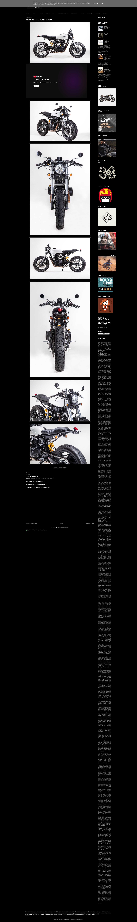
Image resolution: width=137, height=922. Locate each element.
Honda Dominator (102, 573)
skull (100, 789)
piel (106, 724)
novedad (100, 707)
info (99, 589)
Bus (104, 422)
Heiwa (106, 553)
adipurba (109, 358)
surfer (110, 813)
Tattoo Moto (108, 825)
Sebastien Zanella (102, 777)
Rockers (109, 754)
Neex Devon (103, 698)
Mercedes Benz (101, 664)
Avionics (104, 375)
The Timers (104, 840)
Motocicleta (101, 684)
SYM (108, 819)
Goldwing (109, 540)
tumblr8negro (107, 859)
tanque (100, 823)
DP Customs (108, 490)
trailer (107, 854)
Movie (109, 691)
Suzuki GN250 (108, 816)
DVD (105, 496)
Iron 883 (100, 591)
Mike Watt (104, 670)
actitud (100, 356)
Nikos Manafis (101, 701)
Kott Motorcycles (102, 622)
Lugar (109, 645)
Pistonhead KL (108, 726)
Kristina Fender (108, 623)
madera (109, 648)
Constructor (33, 478)
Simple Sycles (108, 785)
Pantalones (100, 716)
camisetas (105, 432)
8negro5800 (108, 349)
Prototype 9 (100, 732)
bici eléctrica (105, 390)
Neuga (107, 698)
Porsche (109, 729)
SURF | (48, 13)
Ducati (106, 493)
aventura (100, 375)
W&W (105, 875)
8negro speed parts (104, 349)
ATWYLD (104, 371)
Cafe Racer (101, 424)
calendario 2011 (107, 428)
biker (100, 393)
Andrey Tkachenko (102, 365)
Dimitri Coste (104, 484)
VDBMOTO (109, 866)
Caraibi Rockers (102, 434)
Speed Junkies (104, 796)
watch (109, 876)
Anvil (106, 367)
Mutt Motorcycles (106, 695)
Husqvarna (100, 581)
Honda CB (100, 563)
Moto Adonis (100, 679)
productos (101, 731)
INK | (82, 13)
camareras (100, 432)
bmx (110, 405)
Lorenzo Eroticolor (105, 641)
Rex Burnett (106, 750)
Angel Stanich (108, 365)
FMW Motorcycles (101, 516)
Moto (48, 478)
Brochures (109, 412)
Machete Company (103, 648)
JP (108, 605)
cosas (100, 465)
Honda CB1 (105, 563)
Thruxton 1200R (102, 845)
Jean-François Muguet (104, 598)
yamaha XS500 (101, 893)
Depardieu (105, 481)
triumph (101, 858)
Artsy (105, 370)
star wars (105, 802)
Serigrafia (109, 779)
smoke (109, 790)
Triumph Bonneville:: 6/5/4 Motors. (107, 27)
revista (106, 747)
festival (106, 513)
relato (107, 743)
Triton (105, 855)
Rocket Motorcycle (102, 755)
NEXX (109, 700)
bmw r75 (100, 405)
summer (109, 811)
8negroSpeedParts (102, 353)
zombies (106, 901)
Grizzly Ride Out (104, 544)
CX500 (104, 471)
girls (110, 539)
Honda (37, 478)
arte (103, 370)
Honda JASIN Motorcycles (103, 575)
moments (102, 673)
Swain (105, 819)
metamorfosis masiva (104, 665)
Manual (107, 653)
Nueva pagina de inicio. (106, 41)
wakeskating (101, 876)
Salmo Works (108, 767)
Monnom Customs (107, 675)
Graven (99, 544)
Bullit (103, 418)
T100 (110, 819)
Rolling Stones (108, 756)
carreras (100, 437)
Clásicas (100, 448)
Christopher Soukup (106, 444)
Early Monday (105, 498)
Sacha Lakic (103, 767)
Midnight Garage (101, 669)
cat (107, 439)
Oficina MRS (107, 710)
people (100, 721)
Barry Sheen (100, 381)
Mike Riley (100, 670)
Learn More (96, 3)
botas (107, 411)
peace (105, 720)
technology (101, 828)
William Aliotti (102, 881)
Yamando (100, 898)
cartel (103, 437)
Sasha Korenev (107, 771)
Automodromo (108, 373)
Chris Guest (106, 443)
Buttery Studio (108, 422)
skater (106, 788)
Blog (105, 400)
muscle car (108, 692)
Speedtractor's (102, 799)
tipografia (100, 846)
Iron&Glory (102, 592)
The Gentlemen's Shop (106, 833)
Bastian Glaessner (106, 382)
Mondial (109, 673)
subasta (105, 811)
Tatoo (107, 824)
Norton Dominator (107, 704)
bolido (107, 406)
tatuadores (106, 827)
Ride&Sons (103, 751)
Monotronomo (108, 676)
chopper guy (101, 443)
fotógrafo (101, 523)
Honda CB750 (101, 570)
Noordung (100, 703)
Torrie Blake (103, 853)
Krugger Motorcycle (102, 624)
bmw (104, 402)
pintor (99, 726)
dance (107, 472)
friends (103, 524)
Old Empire (105, 711)
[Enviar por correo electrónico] (30, 476)
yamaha (109, 885)
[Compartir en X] (34, 476)
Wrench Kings (106, 882)
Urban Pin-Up (107, 863)
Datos (109, 474)
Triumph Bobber (107, 858)
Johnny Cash (108, 602)
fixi (99, 514)
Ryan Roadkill (106, 766)
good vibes (100, 541)
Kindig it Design (106, 621)
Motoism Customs (104, 686)
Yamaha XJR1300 (107, 891)
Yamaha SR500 (102, 888)
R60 (103, 735)
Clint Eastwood (103, 450)
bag (103, 377)
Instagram (104, 590)
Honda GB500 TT (101, 574)
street (107, 808)
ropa (99, 758)
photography (108, 722)
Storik (104, 807)
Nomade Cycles (107, 702)
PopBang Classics (102, 729)
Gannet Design (107, 529)
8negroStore (101, 354)
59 (107, 344)
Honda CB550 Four (106, 569)
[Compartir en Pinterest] (37, 476)
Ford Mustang (103, 517)
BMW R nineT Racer (107, 403)
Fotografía (102, 521)
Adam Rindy (105, 356)
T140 (99, 820)
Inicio (61, 523)
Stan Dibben (108, 801)
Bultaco (106, 421)
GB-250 (100, 531)
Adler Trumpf (101, 359)
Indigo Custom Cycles (103, 588)
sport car (103, 800)
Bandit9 (109, 377)
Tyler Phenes (104, 860)
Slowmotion (102, 790)
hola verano (108, 561)
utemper (100, 864)
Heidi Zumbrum (101, 553)
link (110, 636)
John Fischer (101, 602)
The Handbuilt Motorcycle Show (104, 834)
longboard (101, 640)
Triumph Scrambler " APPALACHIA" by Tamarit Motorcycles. (107, 70)
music (100, 693)
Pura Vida (109, 732)
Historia (101, 561)
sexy (99, 780)
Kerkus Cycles (101, 618)
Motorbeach (101, 687)
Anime (101, 367)
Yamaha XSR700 (101, 894)
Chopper (106, 54)
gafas (99, 529)
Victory (100, 870)
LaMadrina (106, 629)
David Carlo (103, 476)
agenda (99, 360)
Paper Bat (106, 716)
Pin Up (104, 725)
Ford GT (109, 516)
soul (99, 795)
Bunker (109, 421)
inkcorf (109, 589)
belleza (100, 385)
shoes (109, 783)
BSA (103, 416)
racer (103, 736)
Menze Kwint (108, 663)
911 (106, 354)
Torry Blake (108, 853)
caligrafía (105, 430)
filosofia (109, 513)
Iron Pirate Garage (107, 591)
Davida (100, 477)
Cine (109, 445)
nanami (109, 696)
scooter (109, 773)
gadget (109, 528)
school (106, 773)
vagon (108, 864)
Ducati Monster (103, 495)
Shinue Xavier (108, 781)
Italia (104, 595)
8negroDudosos (101, 350)
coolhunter (106, 461)
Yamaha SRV (108, 888)
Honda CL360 (108, 570)
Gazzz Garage (108, 530)
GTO (103, 545)
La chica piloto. (106, 34)
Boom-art (103, 410)
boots (107, 410)
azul (107, 375)
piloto (100, 725)
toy (99, 854)
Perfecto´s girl (105, 721)
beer (108, 384)
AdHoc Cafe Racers (102, 358)
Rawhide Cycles (106, 741)
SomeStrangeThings (107, 794)
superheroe (100, 812)
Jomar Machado (103, 604)
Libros (100, 636)
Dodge (109, 489)
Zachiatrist (109, 899)
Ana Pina (105, 362)
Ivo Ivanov (107, 595)
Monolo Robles (101, 676)
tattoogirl (101, 827)
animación (108, 366)
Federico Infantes (102, 512)
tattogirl (100, 825)
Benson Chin (108, 388)
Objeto (106, 709)
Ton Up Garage (102, 849)
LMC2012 (102, 638)
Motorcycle (103, 690)
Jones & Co (104, 605)
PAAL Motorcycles (103, 714)
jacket (103, 596)
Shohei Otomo (101, 784)
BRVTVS (100, 416)
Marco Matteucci (103, 654)
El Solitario (105, 501)
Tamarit (106, 820)
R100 (110, 734)
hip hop (109, 559)
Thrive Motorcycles (102, 843)
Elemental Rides (104, 502)
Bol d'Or (104, 406)
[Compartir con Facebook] (35, 476)
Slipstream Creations (106, 789)
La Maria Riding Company (104, 627)
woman (100, 882)
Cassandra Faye (107, 438)
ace (106, 355)
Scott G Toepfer (101, 774)
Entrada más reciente (31, 523)
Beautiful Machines (107, 383)
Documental (105, 489)
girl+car (109, 538)
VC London (104, 866)
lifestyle (107, 636)
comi (106, 456)
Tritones (109, 857)
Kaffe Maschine (105, 609)
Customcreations (102, 470)
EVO (99, 507)
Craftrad (104, 465)
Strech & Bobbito (102, 808)
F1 (101, 507)
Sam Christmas (102, 768)
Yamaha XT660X (101, 897)
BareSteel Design (107, 379)
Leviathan (100, 635)
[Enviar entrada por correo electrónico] (28, 476)
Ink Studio (105, 589)
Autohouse (101, 373)
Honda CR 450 (43, 478)
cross (105, 466)
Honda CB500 (104, 568)
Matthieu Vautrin (108, 660)
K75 (101, 609)
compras (109, 457)
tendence (100, 829)
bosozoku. (104, 411)
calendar (109, 427)
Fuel (110, 524)
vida (103, 870)
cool (107, 460)
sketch (109, 788)
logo (107, 638)
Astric (100, 371)
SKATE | (41, 13)
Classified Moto (107, 449)
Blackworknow (101, 400)
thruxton (109, 843)
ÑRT (104, 709)
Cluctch (106, 451)
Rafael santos (105, 737)
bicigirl (109, 390)
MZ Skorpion (105, 696)
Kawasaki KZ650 (107, 614)
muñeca (104, 692)
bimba (109, 393)
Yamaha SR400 (107, 887)
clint (99, 450)
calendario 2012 (102, 429)
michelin (109, 666)
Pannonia (109, 715)
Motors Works (108, 690)
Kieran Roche (105, 620)
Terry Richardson (107, 829)
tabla (102, 820)
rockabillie (104, 754)
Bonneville (108, 408)
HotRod (109, 580)
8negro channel (102, 346)
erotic (102, 506)
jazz (99, 598)
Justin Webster (107, 608)
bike (99, 392)
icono (107, 582)
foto (110, 518)
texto (100, 830)
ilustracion (101, 584)
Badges (100, 377)
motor (109, 686)
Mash (110, 658)
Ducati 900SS (108, 494)
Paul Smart (106, 719)
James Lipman (104, 597)
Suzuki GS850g (108, 818)
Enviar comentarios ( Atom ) (63, 527)
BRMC (105, 412)
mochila (100, 672)
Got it (102, 3)
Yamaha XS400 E (107, 892)
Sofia (106, 793)
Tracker (104, 854)
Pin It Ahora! (29, 472)
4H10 (105, 344)
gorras (99, 543)
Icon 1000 (102, 582)
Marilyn (106, 656)
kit (110, 621)
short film (109, 784)
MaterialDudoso (107, 659)
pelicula (109, 720)
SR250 (102, 801)
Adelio (109, 356)
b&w (110, 375)
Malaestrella (100, 653)
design (109, 481)
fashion (109, 510)
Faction (109, 507)
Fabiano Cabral (105, 507)
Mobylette (109, 671)
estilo (105, 506)
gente (105, 531)
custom (104, 469)
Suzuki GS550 (108, 817)
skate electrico (101, 788)
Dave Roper (100, 475)
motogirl (104, 685)
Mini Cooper (108, 670)
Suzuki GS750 (101, 818)
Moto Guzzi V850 (107, 681)
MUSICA (104, 13)
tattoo (104, 825)
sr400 (105, 801)
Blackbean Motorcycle (104, 398)
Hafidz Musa (108, 546)
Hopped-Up (102, 580)
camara (109, 430)
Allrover (104, 361)
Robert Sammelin (107, 753)
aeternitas (108, 359)
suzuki (109, 814)
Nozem (109, 707)
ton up (109, 848)
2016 (110, 342)
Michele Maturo (103, 666)
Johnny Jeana (101, 603)
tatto (110, 824)
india (110, 585)
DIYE (109, 488)
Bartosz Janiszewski (107, 381)
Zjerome (107, 900)
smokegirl (101, 791)
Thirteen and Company (104, 841)
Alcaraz (103, 360)
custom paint (108, 469)
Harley (106, 550)
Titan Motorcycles (106, 846)
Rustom (107, 765)
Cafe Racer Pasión (103, 427)
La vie (102, 629)
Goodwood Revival (107, 541)
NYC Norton (100, 709)
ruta (102, 766)
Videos (54, 478)
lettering (109, 634)
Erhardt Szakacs (105, 505)
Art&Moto (100, 370)
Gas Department (101, 530)
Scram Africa (108, 774)
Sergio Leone (101, 779)
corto (106, 464)
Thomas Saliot (101, 842)
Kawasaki (105, 612)
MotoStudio (105, 691)
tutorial (100, 860)
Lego (105, 634)
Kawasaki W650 (102, 615)
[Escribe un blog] (32, 476)
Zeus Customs (101, 900)
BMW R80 (106, 405)
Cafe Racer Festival (106, 426)
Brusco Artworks (107, 415)
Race (110, 735)
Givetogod (100, 540)
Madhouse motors (103, 650)
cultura (100, 467)
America (107, 361)
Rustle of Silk (101, 765)
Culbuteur (109, 466)
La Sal (105, 628)
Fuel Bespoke (101, 525)
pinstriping (109, 725)
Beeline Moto (104, 384)
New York (106, 700)
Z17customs (104, 899)
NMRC (105, 701)
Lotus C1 (105, 644)
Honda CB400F (104, 567)
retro (102, 747)
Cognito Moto (105, 454)
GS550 (109, 544)
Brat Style (101, 412)
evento (109, 506)
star (99, 802)
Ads (105, 359)
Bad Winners (108, 376)
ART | (54, 13)
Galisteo (102, 529)
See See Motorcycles (106, 778)
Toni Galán (106, 852)
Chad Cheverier (107, 440)
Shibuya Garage (101, 781)
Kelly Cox (103, 617)
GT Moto (100, 545)
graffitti (105, 543)
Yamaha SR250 (101, 887)
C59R (99, 423)
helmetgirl (101, 555)
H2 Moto (104, 546)
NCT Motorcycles (105, 697)
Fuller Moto (101, 528)
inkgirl (100, 590)
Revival (109, 747)
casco (102, 438)
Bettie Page (100, 389)
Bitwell (107, 394)
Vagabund (104, 864)
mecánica (104, 663)
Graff (102, 543)
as (107, 370)
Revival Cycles (101, 748)
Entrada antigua (90, 523)
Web (104, 878)
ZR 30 (109, 901)
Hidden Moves (106, 558)
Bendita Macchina (107, 385)
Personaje (101, 722)
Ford (106, 516)
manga (104, 653)
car (110, 433)
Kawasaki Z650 (104, 616)
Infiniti (109, 588)
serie (105, 779)
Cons (110, 459)
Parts (110, 716)
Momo (106, 673)
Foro (107, 518)
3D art (102, 344)
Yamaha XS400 (101, 892)
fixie (101, 514)
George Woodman (102, 535)
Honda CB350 (104, 565)
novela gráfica (105, 707)
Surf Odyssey (106, 813)
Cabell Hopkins (108, 423)
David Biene (106, 475)
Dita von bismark (104, 488)
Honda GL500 (108, 574)
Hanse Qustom (101, 550)
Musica (105, 694)
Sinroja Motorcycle (102, 786)
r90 (108, 735)
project (106, 731)
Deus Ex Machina (103, 482)
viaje (103, 869)
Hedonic (109, 552)
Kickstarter (106, 618)
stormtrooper (108, 807)
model (103, 672)
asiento (109, 370)
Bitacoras (101, 394)
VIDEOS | (89, 13)
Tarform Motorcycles (106, 823)
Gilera (105, 536)
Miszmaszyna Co (102, 671)
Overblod (109, 713)
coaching (106, 452)
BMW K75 (100, 403)
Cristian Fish (101, 466)
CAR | (34, 13)
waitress (109, 875)
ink (102, 589)
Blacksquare (102, 399)
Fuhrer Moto (108, 526)
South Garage (104, 795)
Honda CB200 (105, 564)
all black (107, 360)
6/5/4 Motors (103, 345)
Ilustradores (102, 585)
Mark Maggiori (105, 657)
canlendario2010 (103, 433)
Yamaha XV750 (108, 897)
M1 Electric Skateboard (103, 646)
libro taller (109, 635)
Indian (100, 586)
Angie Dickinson (102, 366)
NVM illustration (107, 708)
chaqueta (100, 441)
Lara (106, 630)
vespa (100, 869)
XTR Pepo (104, 885)
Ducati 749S (103, 494)
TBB (110, 827)
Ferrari (103, 513)
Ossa (106, 713)
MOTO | (28, 13)
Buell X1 (105, 417)
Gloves (105, 540)
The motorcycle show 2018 (103, 835)
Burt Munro (100, 422)
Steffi (99, 805)
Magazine (101, 652)
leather (106, 633)
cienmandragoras (103, 445)
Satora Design (103, 772)
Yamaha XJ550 (101, 891)
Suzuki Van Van (101, 819)
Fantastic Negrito (102, 510)
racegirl (100, 736)
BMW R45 (105, 404)
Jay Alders (109, 597)
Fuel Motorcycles (102, 526)
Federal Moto (108, 511)
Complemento (103, 457)
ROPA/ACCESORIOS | (63, 13)
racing (106, 736)
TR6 (101, 854)
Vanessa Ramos (103, 865)
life (103, 636)
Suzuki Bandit (101, 816)
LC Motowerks (107, 631)
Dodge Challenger (102, 490)
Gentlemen (109, 531)
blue (108, 400)
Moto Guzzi (105, 680)
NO (108, 701)
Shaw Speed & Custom (106, 780)
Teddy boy (108, 828)
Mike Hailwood (108, 669)
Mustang (100, 695)
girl (105, 538)
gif (103, 536)
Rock (100, 754)
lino (99, 638)
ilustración (108, 584)
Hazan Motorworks (103, 552)
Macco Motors (107, 647)
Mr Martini (100, 692)
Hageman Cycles (102, 547)
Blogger (81, 919)
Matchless (101, 659)
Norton (105, 703)
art (110, 369)
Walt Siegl (106, 876)
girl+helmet (101, 539)
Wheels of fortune (106, 879)
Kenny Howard (108, 617)
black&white (108, 397)
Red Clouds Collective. (106, 742)
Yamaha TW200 (107, 890)
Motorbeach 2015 (107, 687)
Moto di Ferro (106, 679)
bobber (100, 406)
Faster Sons (101, 511)
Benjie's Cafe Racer (102, 388)
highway (104, 559)
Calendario (101, 428)
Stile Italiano (105, 806)
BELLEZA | (97, 13)
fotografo (108, 521)
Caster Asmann (102, 439)
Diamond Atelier (102, 483)
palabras (105, 715)
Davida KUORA (105, 477)
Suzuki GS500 (101, 817)
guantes (106, 545)
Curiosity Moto (107, 467)
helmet (109, 553)
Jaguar (106, 596)
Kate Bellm (105, 611)
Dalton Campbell (102, 472)
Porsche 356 (101, 730)
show (99, 785)
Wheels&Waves (101, 880)
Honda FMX (108, 573)
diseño (109, 486)
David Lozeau (108, 476)
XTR (99, 885)
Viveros (103, 874)
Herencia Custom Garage (104, 556)
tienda (107, 845)
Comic (109, 456)
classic (105, 448)
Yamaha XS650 (108, 893)
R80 (106, 735)
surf (102, 813)
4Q (106, 344)
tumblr (101, 859)
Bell (110, 384)
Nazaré (100, 697)
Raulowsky (100, 741)
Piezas (109, 724)
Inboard (107, 585)
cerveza (100, 440)
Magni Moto (108, 652)
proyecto (105, 732)
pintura (103, 726)
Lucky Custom (105, 645)
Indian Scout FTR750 (106, 586)
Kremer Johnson (101, 623)
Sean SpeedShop (107, 775)
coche (109, 452)
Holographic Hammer (103, 562)
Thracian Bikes (108, 842)
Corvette (109, 464)
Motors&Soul (100, 691)
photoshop (101, 724)
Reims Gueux (101, 743)
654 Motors (108, 345)
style (100, 811)
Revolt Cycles (105, 749)
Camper (109, 432)
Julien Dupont (101, 608)
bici (108, 389)
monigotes (100, 675)
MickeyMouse (101, 667)
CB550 (109, 439)
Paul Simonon (101, 719)
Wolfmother (108, 881)
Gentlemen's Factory (106, 533)
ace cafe (109, 355)
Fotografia (102, 520)
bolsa (110, 406)
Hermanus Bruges (103, 557)
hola (105, 561)
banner (100, 378)
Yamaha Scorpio (101, 886)
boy (110, 411)
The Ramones (106, 839)
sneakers (101, 793)
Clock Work (109, 450)
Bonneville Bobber (102, 409)
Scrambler (101, 775)
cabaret (103, 423)
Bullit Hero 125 (101, 421)
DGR (110, 482)
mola (99, 673)
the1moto (109, 840)
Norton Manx (108, 706)
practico (109, 730)
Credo (110, 465)
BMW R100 (100, 404)
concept (103, 459)
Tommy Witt (105, 848)
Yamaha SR (108, 886)
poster (105, 730)
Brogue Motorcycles (103, 414)
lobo (105, 638)
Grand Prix (109, 543)
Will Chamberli (108, 880)
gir (103, 538)
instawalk (109, 590)
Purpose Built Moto (103, 734)
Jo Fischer (103, 601)
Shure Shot (103, 785)
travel (110, 854)
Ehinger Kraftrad (104, 500)
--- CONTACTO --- (102, 327)
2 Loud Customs (105, 342)
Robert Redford (101, 753)
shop (105, 784)
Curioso (100, 469)
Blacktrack (109, 399)
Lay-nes (102, 631)
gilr (108, 536)
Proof (110, 731)
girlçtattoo (106, 539)
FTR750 (107, 524)
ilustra (109, 582)
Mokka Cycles (108, 672)
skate (109, 786)
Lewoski (105, 635)
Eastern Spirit (107, 499)
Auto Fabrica (107, 372)
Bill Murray (105, 393)
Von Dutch (107, 874)
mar (110, 653)
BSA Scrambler (108, 416)
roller (104, 756)
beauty (100, 384)
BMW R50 (109, 404)
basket (100, 382)
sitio (107, 786)
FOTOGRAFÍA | (74, 13)
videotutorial (102, 873)
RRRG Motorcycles (107, 762)
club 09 (101, 451)
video (51, 478)
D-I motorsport (108, 471)
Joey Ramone (108, 601)
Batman (100, 383)
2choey (106, 343)
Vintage (109, 873)
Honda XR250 (104, 579)
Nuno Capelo (101, 708)
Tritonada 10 (103, 857)
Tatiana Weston (102, 824)
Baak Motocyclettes (102, 376)
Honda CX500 (108, 572)
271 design (101, 343)
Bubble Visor (101, 417)
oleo (104, 713)
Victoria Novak (108, 869)
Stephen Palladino (104, 805)
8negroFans (101, 352)
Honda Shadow (104, 576)
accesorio (102, 355)
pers (110, 721)
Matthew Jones (101, 660)
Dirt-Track (101, 486)
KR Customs (108, 622)
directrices (109, 484)
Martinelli (106, 658)
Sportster (107, 800)
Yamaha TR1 (101, 890)
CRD (107, 465)
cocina (100, 454)
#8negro (102, 341)
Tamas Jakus (108, 822)
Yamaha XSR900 (108, 894)
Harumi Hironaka (107, 551)
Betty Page (105, 389)
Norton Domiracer (102, 706)
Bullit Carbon (108, 418)
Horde (106, 580)
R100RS (100, 735)
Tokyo (106, 847)
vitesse (100, 874)
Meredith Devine (108, 664)
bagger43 (106, 377)
